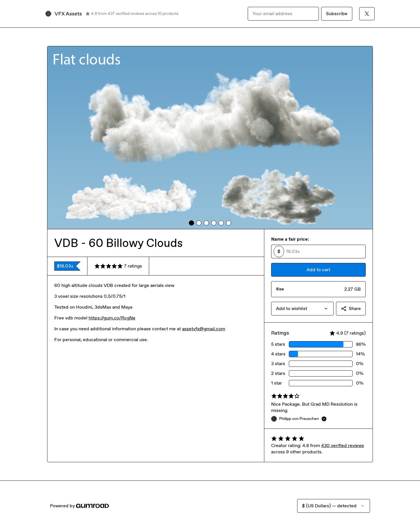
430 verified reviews (342, 445)
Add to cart (318, 269)
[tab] (191, 223)
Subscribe (336, 13)
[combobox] (302, 308)
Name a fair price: (290, 239)
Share (355, 308)
